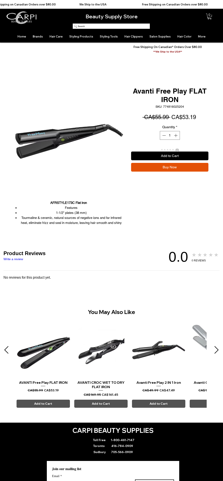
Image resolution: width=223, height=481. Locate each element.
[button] (209, 16)
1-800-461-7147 (122, 440)
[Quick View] (43, 350)
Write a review (13, 259)
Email (57, 476)
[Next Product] (216, 349)
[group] (111, 365)
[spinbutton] (170, 135)
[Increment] (176, 135)
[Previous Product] (6, 349)
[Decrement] (163, 135)
